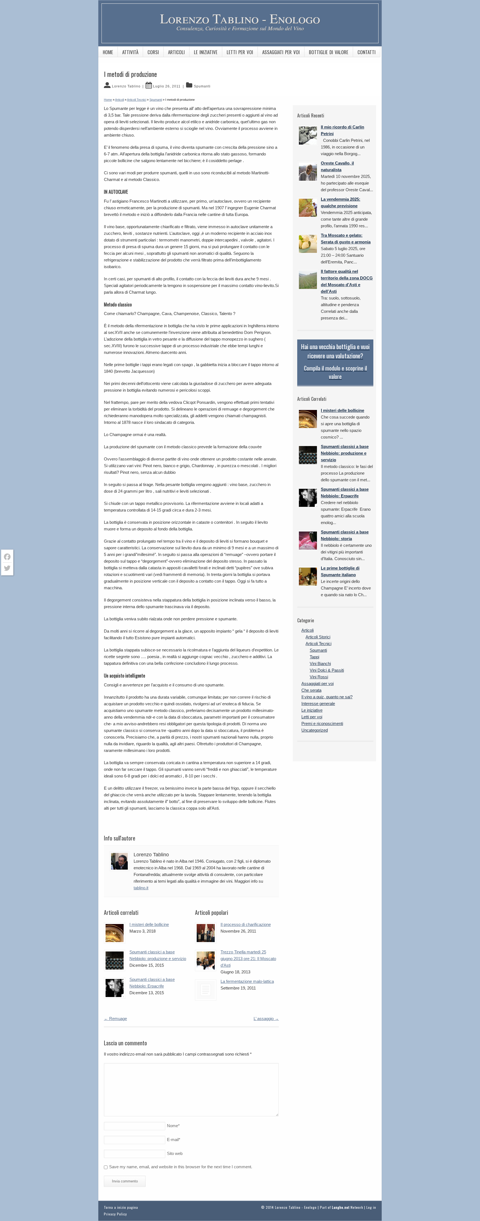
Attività (130, 52)
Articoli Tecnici (318, 643)
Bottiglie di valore (328, 52)
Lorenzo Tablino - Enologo (240, 18)
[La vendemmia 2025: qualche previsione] (308, 207)
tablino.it (141, 887)
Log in (371, 1207)
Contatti (367, 52)
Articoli (176, 52)
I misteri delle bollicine (149, 924)
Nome (173, 1125)
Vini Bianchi (320, 663)
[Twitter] (7, 568)
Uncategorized (314, 730)
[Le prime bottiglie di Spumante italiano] (308, 576)
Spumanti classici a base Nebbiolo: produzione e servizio (345, 453)
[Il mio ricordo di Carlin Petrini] (308, 135)
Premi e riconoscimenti (322, 723)
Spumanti (202, 86)
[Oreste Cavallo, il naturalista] (308, 171)
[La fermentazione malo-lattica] (205, 990)
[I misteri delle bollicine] (114, 933)
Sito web (174, 1153)
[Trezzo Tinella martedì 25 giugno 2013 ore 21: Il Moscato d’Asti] (205, 960)
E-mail (173, 1139)
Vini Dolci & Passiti (327, 670)
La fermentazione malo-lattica (247, 981)
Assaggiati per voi (281, 52)
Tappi (314, 656)
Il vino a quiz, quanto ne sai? (326, 696)
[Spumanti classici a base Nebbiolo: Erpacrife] (114, 988)
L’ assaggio (266, 1018)
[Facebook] (7, 557)
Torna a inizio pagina (121, 1207)
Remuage (115, 1018)
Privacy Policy (115, 1214)
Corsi (153, 52)
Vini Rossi (319, 676)
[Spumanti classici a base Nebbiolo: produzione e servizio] (114, 960)
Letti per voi (240, 52)
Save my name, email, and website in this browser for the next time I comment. (180, 1166)
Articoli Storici (318, 637)
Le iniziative (206, 52)
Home (108, 52)
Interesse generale (318, 703)
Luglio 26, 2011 (167, 86)
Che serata (311, 690)
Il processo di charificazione (246, 924)
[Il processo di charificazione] (205, 933)
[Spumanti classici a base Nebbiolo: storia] (308, 540)
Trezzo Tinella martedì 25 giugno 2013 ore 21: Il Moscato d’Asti (248, 959)
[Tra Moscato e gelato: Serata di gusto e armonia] (308, 244)
